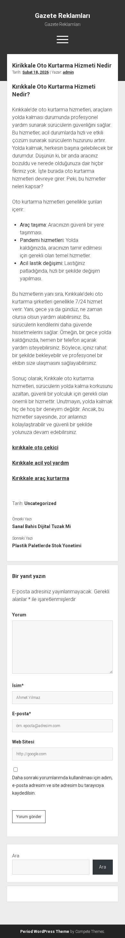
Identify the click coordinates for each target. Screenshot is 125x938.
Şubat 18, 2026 (35, 72)
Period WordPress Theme (44, 931)
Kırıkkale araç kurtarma (40, 478)
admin (68, 72)
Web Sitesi (23, 741)
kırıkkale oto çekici (35, 448)
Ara (15, 855)
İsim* (18, 685)
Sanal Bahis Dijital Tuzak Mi (41, 526)
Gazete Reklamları (62, 16)
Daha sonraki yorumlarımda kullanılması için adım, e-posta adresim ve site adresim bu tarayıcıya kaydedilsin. (62, 785)
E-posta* (21, 713)
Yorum (19, 614)
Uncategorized (40, 503)
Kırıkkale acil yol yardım (40, 463)
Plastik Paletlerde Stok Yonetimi (46, 545)
